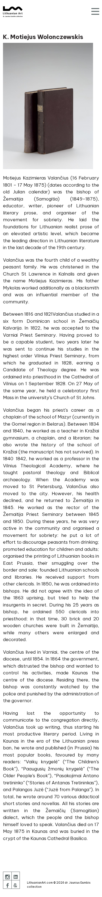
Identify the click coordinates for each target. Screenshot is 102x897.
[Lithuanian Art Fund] (13, 11)
